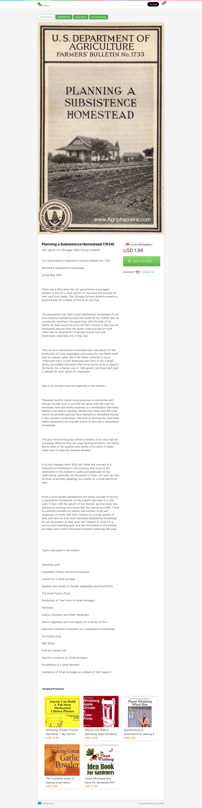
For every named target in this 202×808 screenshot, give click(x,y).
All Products (46, 17)
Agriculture (80, 17)
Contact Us (147, 271)
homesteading (98, 17)
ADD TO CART (142, 261)
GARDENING (63, 17)
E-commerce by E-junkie (151, 803)
